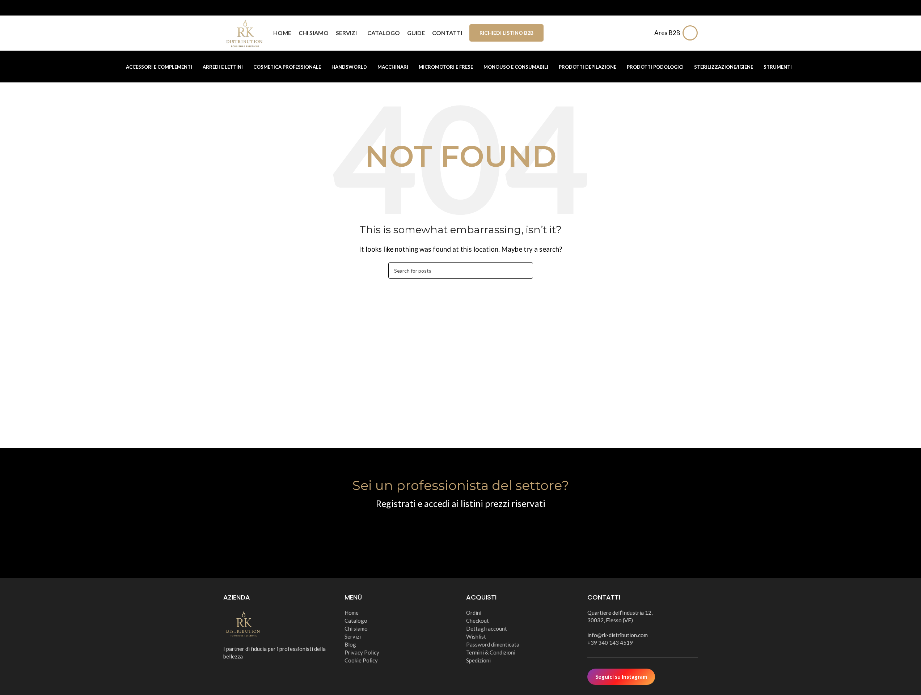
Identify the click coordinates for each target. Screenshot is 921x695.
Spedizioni (478, 660)
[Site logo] (244, 32)
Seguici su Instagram (621, 676)
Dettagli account (486, 628)
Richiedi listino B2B (506, 33)
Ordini (473, 612)
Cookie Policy (361, 660)
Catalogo (356, 620)
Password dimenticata (492, 644)
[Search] (644, 33)
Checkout (477, 620)
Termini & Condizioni (490, 652)
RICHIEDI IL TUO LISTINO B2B (460, 531)
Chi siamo (356, 628)
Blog (350, 644)
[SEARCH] (524, 270)
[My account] (692, 33)
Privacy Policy (362, 652)
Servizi (353, 636)
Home (352, 612)
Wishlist (476, 636)
